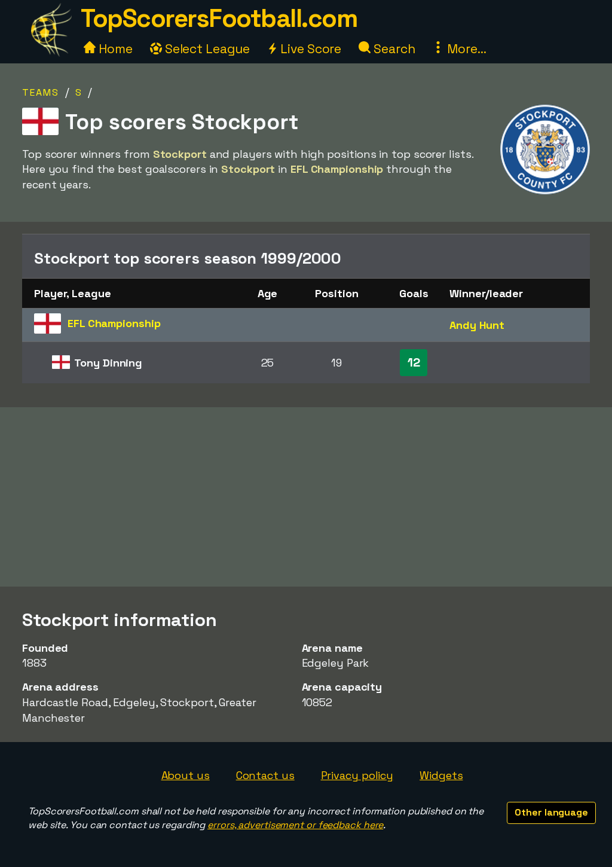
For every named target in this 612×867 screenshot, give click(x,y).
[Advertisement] (306, 497)
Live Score (309, 49)
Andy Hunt (476, 325)
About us (185, 775)
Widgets (441, 775)
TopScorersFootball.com (219, 18)
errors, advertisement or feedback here (295, 825)
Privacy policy (357, 775)
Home (114, 49)
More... (465, 49)
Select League (206, 49)
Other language (551, 812)
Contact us (265, 775)
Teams (40, 92)
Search (393, 49)
